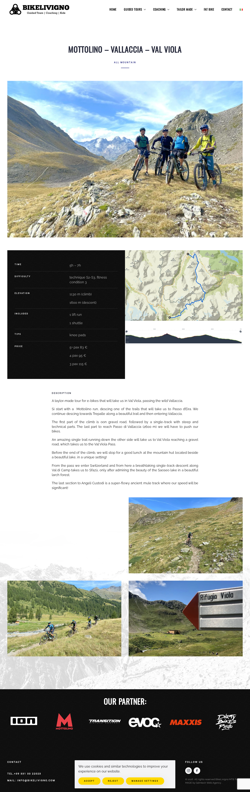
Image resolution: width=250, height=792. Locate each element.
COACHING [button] (159, 9)
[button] (184, 285)
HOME (113, 9)
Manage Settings (145, 781)
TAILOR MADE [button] (185, 9)
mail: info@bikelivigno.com (31, 780)
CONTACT (226, 9)
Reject (113, 781)
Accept (89, 781)
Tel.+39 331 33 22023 (24, 773)
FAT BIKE (209, 9)
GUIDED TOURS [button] (133, 9)
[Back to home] (39, 9)
